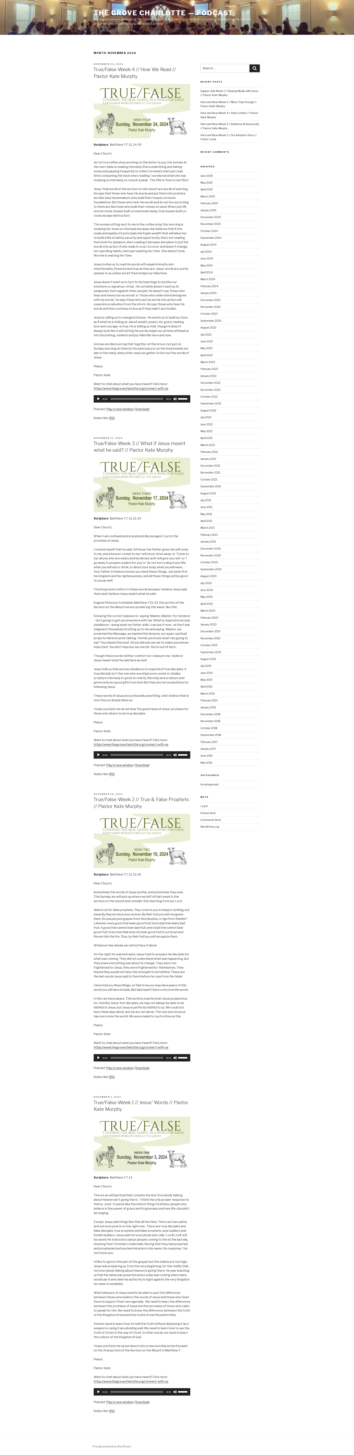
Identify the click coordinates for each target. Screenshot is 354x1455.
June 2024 (206, 258)
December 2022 (210, 382)
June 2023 (206, 341)
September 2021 (210, 486)
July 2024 (206, 251)
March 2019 (207, 693)
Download (142, 409)
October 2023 (209, 313)
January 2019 (208, 707)
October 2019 (208, 645)
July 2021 (205, 500)
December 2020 (210, 548)
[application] (142, 399)
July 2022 (205, 417)
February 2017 (209, 741)
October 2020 (209, 562)
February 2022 (209, 451)
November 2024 (210, 223)
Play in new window (119, 409)
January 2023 (208, 375)
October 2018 (208, 728)
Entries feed (208, 813)
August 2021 (208, 493)
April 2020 (206, 603)
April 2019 (206, 686)
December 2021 (210, 465)
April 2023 (206, 355)
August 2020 (208, 576)
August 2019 (208, 659)
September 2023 (210, 320)
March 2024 (207, 279)
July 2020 (206, 583)
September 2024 (210, 237)
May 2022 (206, 431)
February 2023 (209, 368)
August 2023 (208, 327)
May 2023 (206, 348)
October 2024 (209, 230)
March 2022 (207, 445)
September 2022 (210, 403)
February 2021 (209, 534)
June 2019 (206, 672)
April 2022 (206, 438)
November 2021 (210, 472)
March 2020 (207, 610)
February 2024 (209, 286)
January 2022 (208, 458)
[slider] (183, 398)
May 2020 (206, 596)
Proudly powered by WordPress (112, 1446)
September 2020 (211, 569)
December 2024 (210, 217)
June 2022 (206, 424)
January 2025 (208, 210)
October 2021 (208, 479)
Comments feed (210, 819)
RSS (112, 418)
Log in (204, 806)
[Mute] (175, 399)
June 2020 (206, 589)
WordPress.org (209, 826)
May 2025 (206, 182)
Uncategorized (209, 784)
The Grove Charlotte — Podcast (163, 13)
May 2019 (206, 679)
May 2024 (206, 265)
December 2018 (210, 714)
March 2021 (207, 527)
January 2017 (208, 748)
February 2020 (209, 617)
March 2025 (207, 196)
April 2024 (206, 272)
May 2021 (206, 514)
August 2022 (208, 410)
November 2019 (210, 638)
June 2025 (206, 175)
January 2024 (208, 293)
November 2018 (210, 721)
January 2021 (208, 541)
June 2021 (206, 507)
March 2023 (207, 362)
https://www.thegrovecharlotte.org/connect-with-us (131, 388)
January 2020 (208, 624)
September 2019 (210, 652)
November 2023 (210, 306)
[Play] (98, 399)
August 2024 (208, 244)
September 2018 (210, 734)
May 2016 (206, 762)
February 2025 (209, 203)
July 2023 (205, 334)
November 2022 (210, 389)
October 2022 (209, 396)
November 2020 (210, 555)
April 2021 (206, 520)
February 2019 (209, 700)
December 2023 (210, 300)
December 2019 (210, 631)
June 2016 (206, 755)
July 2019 (205, 665)
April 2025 (206, 189)
